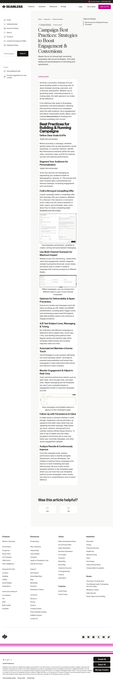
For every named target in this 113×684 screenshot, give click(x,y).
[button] (31, 7)
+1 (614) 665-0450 (105, 1)
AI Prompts (47, 355)
